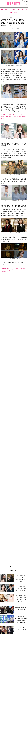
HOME (2, 17)
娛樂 (7, 17)
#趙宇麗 (22, 268)
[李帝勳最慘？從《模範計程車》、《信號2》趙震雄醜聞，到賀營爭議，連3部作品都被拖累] (7, 610)
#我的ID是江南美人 (8, 268)
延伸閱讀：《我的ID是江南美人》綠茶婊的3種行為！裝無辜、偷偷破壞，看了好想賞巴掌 (13, 117)
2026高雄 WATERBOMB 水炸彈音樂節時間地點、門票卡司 (21, 619)
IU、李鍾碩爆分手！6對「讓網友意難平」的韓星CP (21, 588)
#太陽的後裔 (6, 271)
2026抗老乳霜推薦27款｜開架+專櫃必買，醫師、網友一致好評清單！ (21, 598)
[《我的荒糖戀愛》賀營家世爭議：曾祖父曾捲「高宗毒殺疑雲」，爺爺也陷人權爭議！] (7, 578)
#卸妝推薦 (12, 9)
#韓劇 (16, 268)
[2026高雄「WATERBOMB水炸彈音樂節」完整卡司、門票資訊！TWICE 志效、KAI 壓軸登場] (7, 619)
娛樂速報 (12, 17)
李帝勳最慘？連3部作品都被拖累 (21, 608)
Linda (23, 28)
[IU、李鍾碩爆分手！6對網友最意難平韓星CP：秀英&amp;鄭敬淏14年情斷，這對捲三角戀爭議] (7, 588)
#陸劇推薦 (4, 9)
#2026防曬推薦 (22, 9)
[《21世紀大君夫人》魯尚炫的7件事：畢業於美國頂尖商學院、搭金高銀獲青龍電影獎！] (7, 629)
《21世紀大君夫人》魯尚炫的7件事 (21, 628)
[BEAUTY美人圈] (13, 3)
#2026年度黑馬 (14, 13)
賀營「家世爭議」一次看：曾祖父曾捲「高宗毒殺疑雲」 (21, 578)
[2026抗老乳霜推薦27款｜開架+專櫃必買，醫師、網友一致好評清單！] (7, 598)
